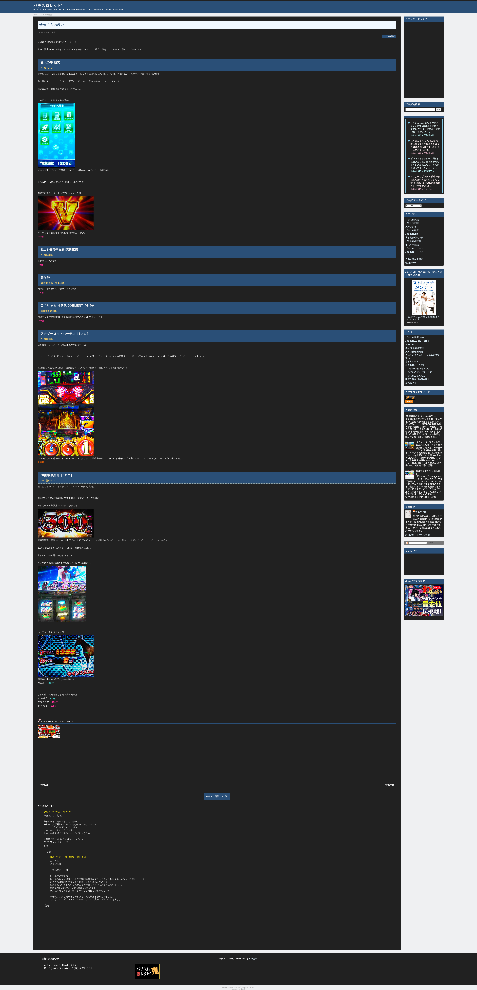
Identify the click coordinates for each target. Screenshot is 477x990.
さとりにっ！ (412, 361)
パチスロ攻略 (412, 234)
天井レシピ (411, 227)
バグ (407, 255)
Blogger (253, 958)
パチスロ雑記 (412, 230)
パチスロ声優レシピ (415, 337)
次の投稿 (44, 785)
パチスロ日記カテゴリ (217, 796)
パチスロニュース (414, 248)
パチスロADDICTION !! (417, 341)
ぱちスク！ (411, 383)
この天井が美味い (414, 259)
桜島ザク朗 (55, 857)
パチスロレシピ (47, 5)
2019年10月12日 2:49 (76, 857)
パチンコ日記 (412, 223)
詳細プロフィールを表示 (417, 535)
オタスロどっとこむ (415, 365)
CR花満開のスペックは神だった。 (422, 416)
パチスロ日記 (389, 36)
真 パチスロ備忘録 (414, 348)
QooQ (243, 989)
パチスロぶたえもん (415, 376)
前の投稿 (389, 785)
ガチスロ (409, 344)
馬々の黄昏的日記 (414, 351)
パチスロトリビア (414, 252)
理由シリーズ (412, 262)
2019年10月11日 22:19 (60, 811)
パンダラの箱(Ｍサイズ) (417, 368)
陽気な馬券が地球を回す (417, 379)
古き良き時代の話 (414, 237)
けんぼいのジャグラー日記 (418, 372)
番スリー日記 (412, 245)
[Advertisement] (112, 760)
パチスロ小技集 (413, 241)
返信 (46, 846)
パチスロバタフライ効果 (428, 442)
